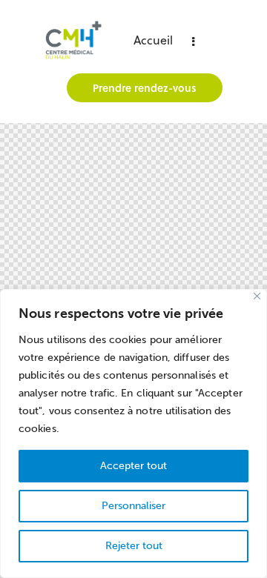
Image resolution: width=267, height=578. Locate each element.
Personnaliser (133, 505)
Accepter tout (133, 465)
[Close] (257, 296)
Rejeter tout (133, 545)
